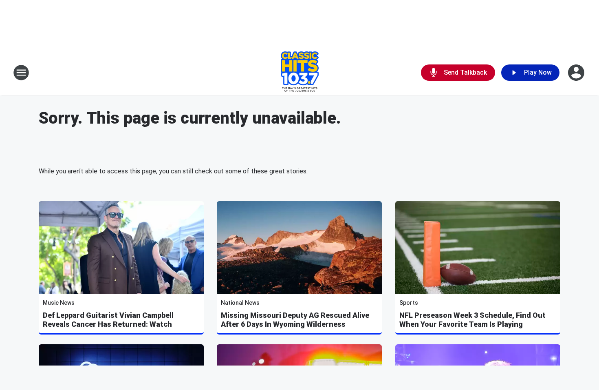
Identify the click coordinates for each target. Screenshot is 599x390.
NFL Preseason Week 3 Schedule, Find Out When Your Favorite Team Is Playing (472, 319)
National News (240, 302)
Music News (59, 302)
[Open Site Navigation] (21, 72)
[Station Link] (300, 72)
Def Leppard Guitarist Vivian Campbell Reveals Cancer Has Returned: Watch (108, 319)
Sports (408, 302)
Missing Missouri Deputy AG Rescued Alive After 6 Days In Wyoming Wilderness (295, 319)
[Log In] (577, 72)
